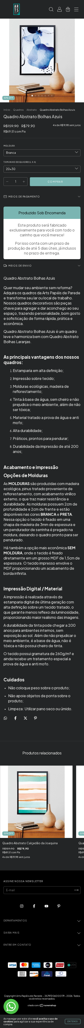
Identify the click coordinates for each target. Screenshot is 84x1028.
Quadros (18, 109)
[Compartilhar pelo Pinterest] (35, 718)
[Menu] (76, 10)
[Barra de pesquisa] (51, 10)
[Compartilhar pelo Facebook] (16, 718)
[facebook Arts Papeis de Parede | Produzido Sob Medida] (34, 906)
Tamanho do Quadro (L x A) (20, 162)
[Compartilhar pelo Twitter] (26, 718)
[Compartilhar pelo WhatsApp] (5, 718)
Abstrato (32, 109)
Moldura (9, 146)
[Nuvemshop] (42, 1006)
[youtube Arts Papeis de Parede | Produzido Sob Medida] (46, 906)
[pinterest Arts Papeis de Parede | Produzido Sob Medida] (59, 906)
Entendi (72, 1021)
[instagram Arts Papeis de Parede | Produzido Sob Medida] (22, 906)
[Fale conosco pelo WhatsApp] (11, 1006)
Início (7, 109)
